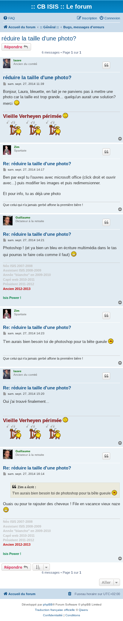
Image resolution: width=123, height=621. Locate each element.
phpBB (48, 604)
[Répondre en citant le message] (106, 65)
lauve (17, 60)
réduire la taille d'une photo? (38, 38)
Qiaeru (83, 609)
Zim (16, 147)
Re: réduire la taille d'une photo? (37, 163)
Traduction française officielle (55, 609)
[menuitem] (9, 18)
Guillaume (23, 217)
